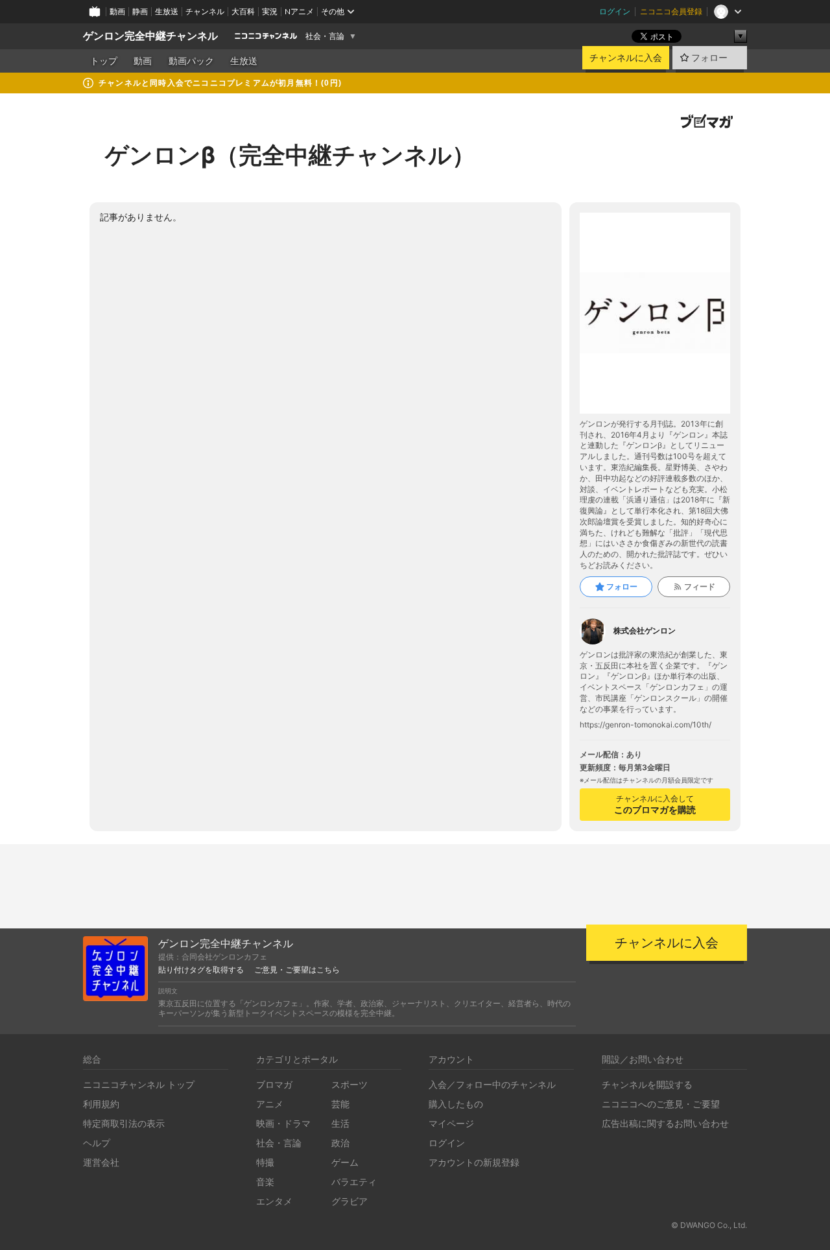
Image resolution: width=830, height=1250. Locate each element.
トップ (103, 61)
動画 (117, 11)
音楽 (265, 1181)
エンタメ (274, 1201)
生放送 (166, 11)
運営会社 (101, 1162)
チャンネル (204, 11)
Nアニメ (299, 11)
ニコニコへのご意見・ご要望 (661, 1103)
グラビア (349, 1201)
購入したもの (456, 1103)
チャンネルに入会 (625, 58)
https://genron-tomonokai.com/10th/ (645, 724)
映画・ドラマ (283, 1123)
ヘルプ (96, 1142)
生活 (340, 1123)
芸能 (340, 1103)
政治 (340, 1142)
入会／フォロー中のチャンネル (492, 1084)
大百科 (243, 11)
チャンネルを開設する (647, 1084)
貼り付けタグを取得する (201, 970)
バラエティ (354, 1181)
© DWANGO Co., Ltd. (709, 1225)
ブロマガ (274, 1084)
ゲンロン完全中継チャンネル (150, 35)
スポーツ (349, 1084)
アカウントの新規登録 (474, 1162)
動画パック (191, 61)
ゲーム (345, 1162)
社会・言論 (324, 36)
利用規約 (101, 1103)
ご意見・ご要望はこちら (297, 970)
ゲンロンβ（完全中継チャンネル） (290, 155)
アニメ (269, 1103)
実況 (270, 11)
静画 (140, 11)
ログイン (614, 11)
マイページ (451, 1123)
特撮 (265, 1162)
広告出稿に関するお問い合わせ (665, 1123)
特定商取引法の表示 (124, 1123)
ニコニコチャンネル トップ (139, 1084)
